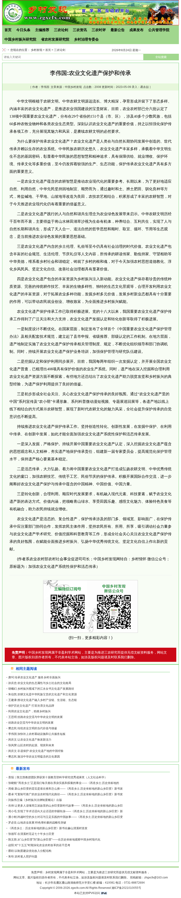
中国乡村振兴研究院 (20, 39)
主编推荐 (42, 30)
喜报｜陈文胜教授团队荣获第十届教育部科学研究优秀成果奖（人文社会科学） (57, 777)
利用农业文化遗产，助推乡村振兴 (29, 711)
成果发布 (136, 30)
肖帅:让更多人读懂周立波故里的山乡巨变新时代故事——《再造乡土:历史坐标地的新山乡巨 (65, 805)
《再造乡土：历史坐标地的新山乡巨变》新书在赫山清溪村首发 (47, 828)
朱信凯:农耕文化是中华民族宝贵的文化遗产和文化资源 (42, 694)
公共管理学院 (158, 30)
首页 (8, 30)
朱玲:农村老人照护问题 (22, 856)
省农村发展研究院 (55, 39)
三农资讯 (80, 30)
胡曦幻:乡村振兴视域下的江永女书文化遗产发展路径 (41, 688)
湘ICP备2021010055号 (126, 888)
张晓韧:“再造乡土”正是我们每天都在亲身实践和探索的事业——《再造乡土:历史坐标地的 (63, 783)
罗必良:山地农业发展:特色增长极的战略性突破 (37, 822)
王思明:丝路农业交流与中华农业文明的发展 (35, 717)
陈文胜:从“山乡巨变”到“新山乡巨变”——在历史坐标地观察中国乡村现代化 (54, 839)
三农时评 (99, 30)
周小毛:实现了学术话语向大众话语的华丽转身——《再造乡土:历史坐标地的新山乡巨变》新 (65, 811)
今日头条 (23, 30)
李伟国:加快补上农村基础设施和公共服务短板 (37, 734)
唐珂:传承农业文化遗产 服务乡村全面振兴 (34, 677)
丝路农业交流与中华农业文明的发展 (30, 722)
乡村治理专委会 (86, 39)
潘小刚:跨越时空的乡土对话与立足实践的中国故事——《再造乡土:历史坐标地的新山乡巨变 (65, 817)
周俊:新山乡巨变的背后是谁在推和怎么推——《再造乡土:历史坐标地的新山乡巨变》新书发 (65, 788)
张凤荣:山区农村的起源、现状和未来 (31, 745)
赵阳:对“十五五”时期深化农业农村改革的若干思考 (39, 845)
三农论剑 (61, 30)
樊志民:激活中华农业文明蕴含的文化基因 (34, 756)
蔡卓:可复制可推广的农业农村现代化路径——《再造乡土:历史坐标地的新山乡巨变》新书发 (65, 794)
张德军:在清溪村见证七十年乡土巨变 (31, 834)
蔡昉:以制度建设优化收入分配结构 (29, 851)
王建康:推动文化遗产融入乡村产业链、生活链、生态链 (42, 700)
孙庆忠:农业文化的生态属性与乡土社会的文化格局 (39, 683)
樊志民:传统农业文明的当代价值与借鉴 (32, 728)
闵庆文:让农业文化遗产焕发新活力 (29, 739)
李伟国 (45, 87)
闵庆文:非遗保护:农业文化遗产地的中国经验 (35, 751)
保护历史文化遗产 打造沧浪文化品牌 (31, 705)
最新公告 (118, 30)
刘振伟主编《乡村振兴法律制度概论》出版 (35, 800)
